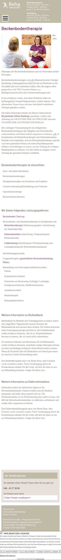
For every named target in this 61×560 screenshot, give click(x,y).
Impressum (8, 509)
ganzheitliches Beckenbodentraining (36, 258)
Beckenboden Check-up (14, 216)
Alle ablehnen (27, 552)
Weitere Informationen (7, 555)
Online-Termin (10, 514)
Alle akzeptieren (9, 552)
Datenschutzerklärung (14, 511)
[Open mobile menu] (5, 18)
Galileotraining (11, 243)
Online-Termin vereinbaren (16, 497)
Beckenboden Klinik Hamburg (15, 116)
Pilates (6, 262)
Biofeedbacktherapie (13, 225)
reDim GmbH (40, 559)
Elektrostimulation (12, 234)
